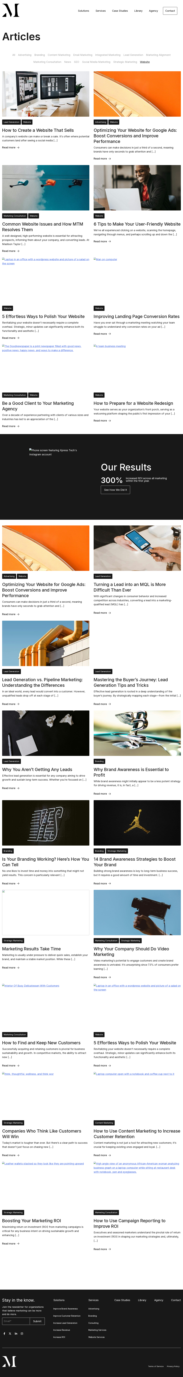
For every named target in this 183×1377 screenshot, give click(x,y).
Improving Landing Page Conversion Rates (137, 316)
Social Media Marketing (96, 61)
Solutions (83, 10)
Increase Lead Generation (65, 1323)
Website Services (96, 1337)
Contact (170, 10)
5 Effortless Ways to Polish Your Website (43, 316)
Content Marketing (59, 54)
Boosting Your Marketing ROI (31, 1220)
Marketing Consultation (47, 61)
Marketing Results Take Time (31, 948)
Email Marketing (82, 54)
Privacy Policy (173, 1366)
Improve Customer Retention (66, 1316)
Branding (39, 54)
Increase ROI (59, 1337)
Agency (153, 10)
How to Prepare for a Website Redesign (133, 403)
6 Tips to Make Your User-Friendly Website (137, 224)
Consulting (93, 1323)
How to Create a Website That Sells (38, 130)
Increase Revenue (61, 1330)
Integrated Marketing (108, 54)
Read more (8, 147)
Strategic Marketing (125, 61)
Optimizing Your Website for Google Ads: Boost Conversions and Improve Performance (135, 136)
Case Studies (120, 10)
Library (138, 10)
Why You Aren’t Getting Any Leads (37, 769)
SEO (76, 61)
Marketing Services (97, 1330)
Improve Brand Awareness (65, 1308)
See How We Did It (115, 489)
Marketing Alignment (158, 54)
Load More (91, 1260)
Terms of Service (156, 1366)
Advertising (24, 54)
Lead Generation (133, 54)
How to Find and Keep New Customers (41, 1042)
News (67, 61)
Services (101, 10)
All (13, 54)
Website (145, 61)
